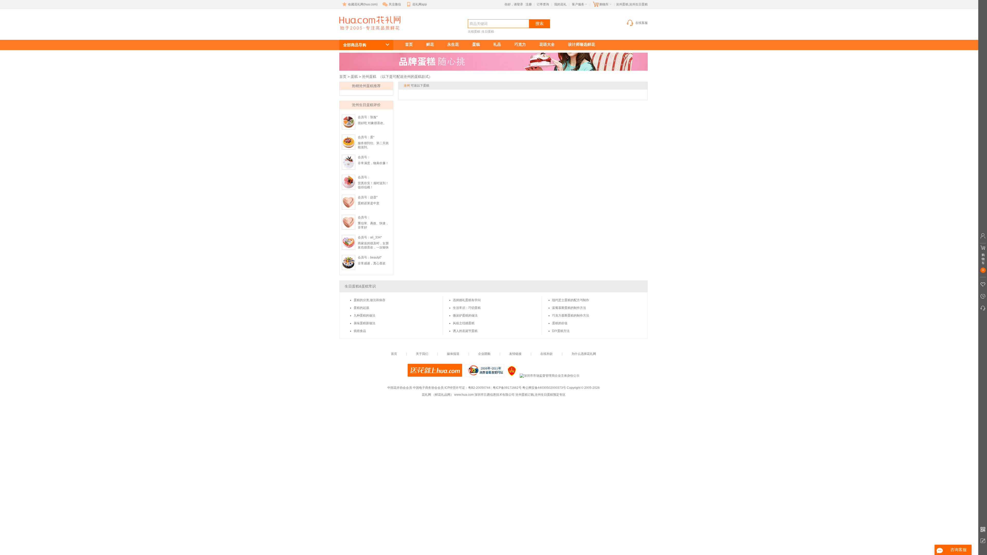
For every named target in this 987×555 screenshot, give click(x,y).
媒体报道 (453, 354)
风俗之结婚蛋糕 (463, 323)
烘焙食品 (360, 331)
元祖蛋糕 (474, 31)
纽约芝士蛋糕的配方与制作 (570, 300)
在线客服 (641, 23)
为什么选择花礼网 (583, 354)
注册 (529, 4)
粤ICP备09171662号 (507, 388)
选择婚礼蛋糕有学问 (467, 300)
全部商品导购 (354, 45)
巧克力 (520, 44)
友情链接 (515, 354)
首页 (409, 44)
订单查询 (543, 4)
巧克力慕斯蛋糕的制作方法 (570, 315)
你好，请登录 (514, 4)
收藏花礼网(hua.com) (363, 4)
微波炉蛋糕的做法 (465, 315)
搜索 (539, 23)
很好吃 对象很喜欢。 (372, 123)
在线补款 (546, 354)
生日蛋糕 (488, 31)
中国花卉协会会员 (399, 388)
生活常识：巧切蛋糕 (467, 308)
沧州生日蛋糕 (367, 32)
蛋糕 (476, 44)
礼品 (497, 44)
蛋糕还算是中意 (368, 203)
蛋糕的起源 (361, 308)
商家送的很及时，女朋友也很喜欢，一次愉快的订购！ (373, 247)
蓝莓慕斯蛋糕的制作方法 (569, 308)
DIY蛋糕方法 (561, 331)
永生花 (453, 44)
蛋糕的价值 (560, 323)
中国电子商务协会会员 (428, 388)
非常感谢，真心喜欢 (372, 263)
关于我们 (422, 354)
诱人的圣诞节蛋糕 (465, 331)
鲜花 (430, 44)
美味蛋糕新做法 (364, 323)
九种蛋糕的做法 (364, 315)
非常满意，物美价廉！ (373, 163)
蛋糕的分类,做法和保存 (369, 300)
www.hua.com (464, 394)
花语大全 (547, 44)
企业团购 (484, 354)
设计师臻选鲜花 (581, 44)
